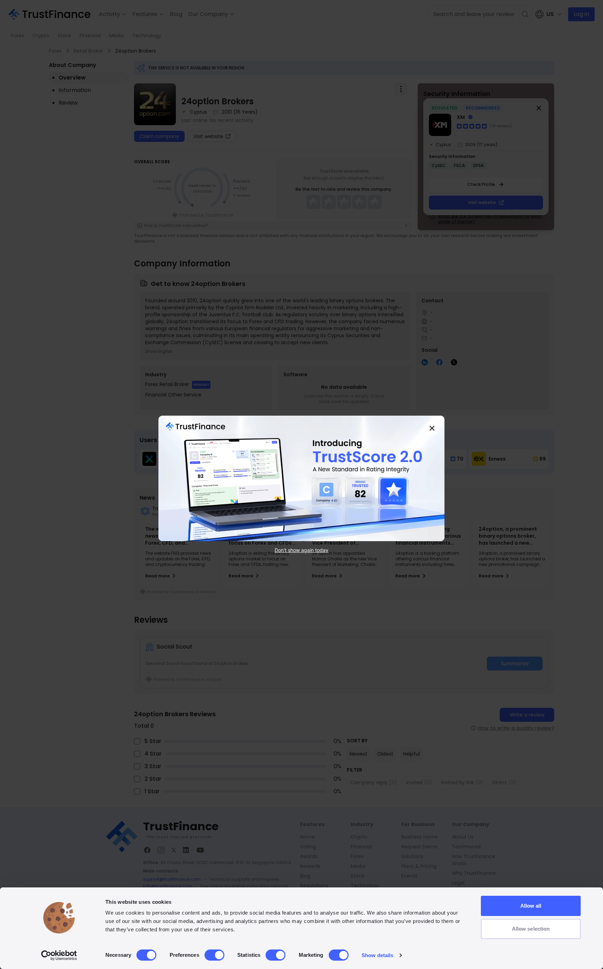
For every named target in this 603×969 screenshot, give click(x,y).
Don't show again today (301, 550)
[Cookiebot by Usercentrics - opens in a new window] (59, 955)
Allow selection (531, 929)
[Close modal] (432, 428)
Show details (377, 955)
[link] (301, 478)
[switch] (214, 955)
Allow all (531, 906)
